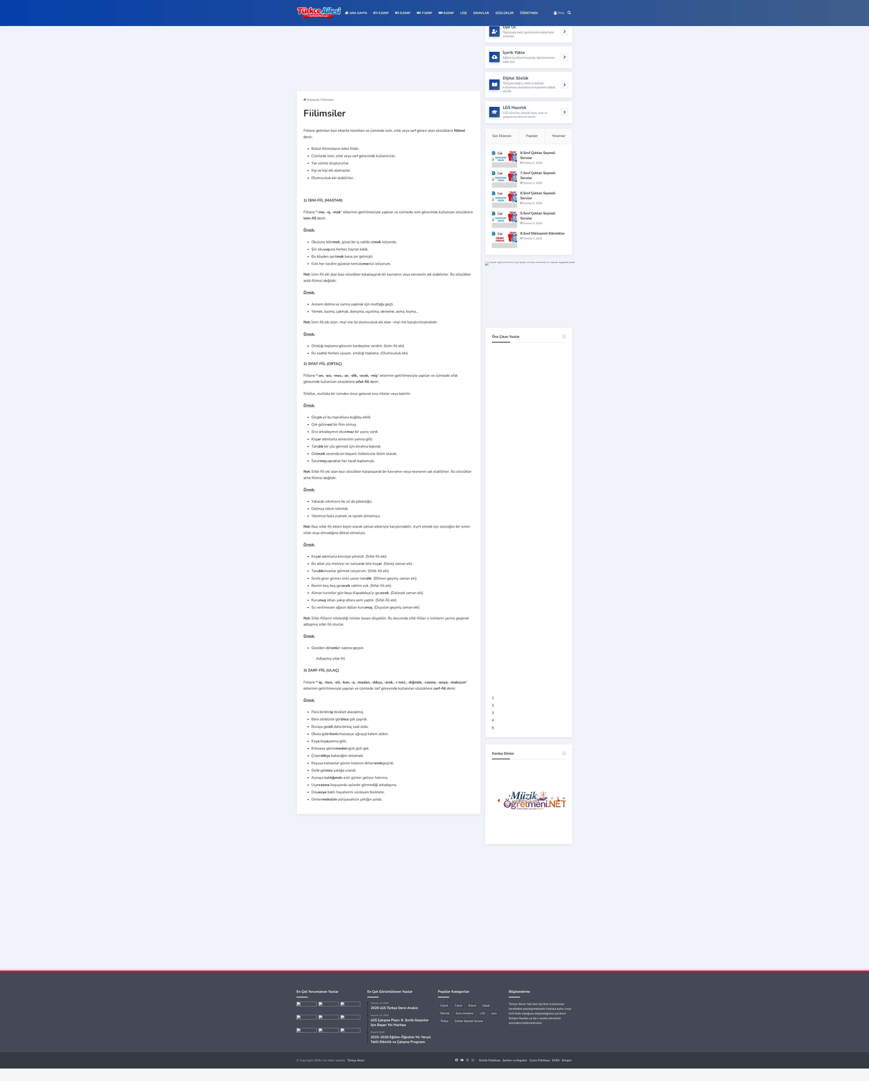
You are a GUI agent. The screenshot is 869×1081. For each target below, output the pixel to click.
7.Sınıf (426, 13)
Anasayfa (312, 100)
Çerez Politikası (540, 1060)
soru (494, 1013)
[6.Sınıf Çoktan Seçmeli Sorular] (504, 199)
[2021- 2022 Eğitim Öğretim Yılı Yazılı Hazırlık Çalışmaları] (350, 1007)
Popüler (532, 136)
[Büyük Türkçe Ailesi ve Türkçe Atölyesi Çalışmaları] (328, 1007)
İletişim (566, 1060)
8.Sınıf (448, 13)
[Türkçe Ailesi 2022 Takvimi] (350, 1020)
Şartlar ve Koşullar (515, 1060)
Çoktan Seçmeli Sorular (469, 1021)
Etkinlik (444, 1013)
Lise (463, 13)
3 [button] (493, 713)
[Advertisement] (388, 52)
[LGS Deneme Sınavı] (328, 1033)
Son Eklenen (501, 136)
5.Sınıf (383, 13)
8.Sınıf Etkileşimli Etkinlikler (542, 233)
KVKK (556, 1060)
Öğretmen (529, 13)
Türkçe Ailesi (355, 1060)
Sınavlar (481, 13)
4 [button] (493, 720)
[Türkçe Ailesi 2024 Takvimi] (350, 1033)
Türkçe (444, 1021)
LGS (482, 1013)
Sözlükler (504, 13)
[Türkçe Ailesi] (319, 13)
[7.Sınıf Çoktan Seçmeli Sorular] (504, 179)
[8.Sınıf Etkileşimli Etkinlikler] (504, 239)
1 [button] (493, 698)
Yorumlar (558, 136)
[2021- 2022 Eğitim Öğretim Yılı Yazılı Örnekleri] (306, 1007)
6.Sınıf (405, 13)
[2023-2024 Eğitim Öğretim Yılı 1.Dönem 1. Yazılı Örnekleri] (306, 1020)
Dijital (486, 1005)
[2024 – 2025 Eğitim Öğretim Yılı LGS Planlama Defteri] (306, 1033)
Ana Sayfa (358, 13)
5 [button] (493, 728)
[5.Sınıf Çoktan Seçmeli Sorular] (504, 219)
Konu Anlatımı (464, 1013)
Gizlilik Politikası (489, 1060)
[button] (529, 800)
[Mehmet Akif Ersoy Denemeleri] (328, 1020)
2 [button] (493, 705)
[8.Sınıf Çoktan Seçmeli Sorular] (504, 159)
